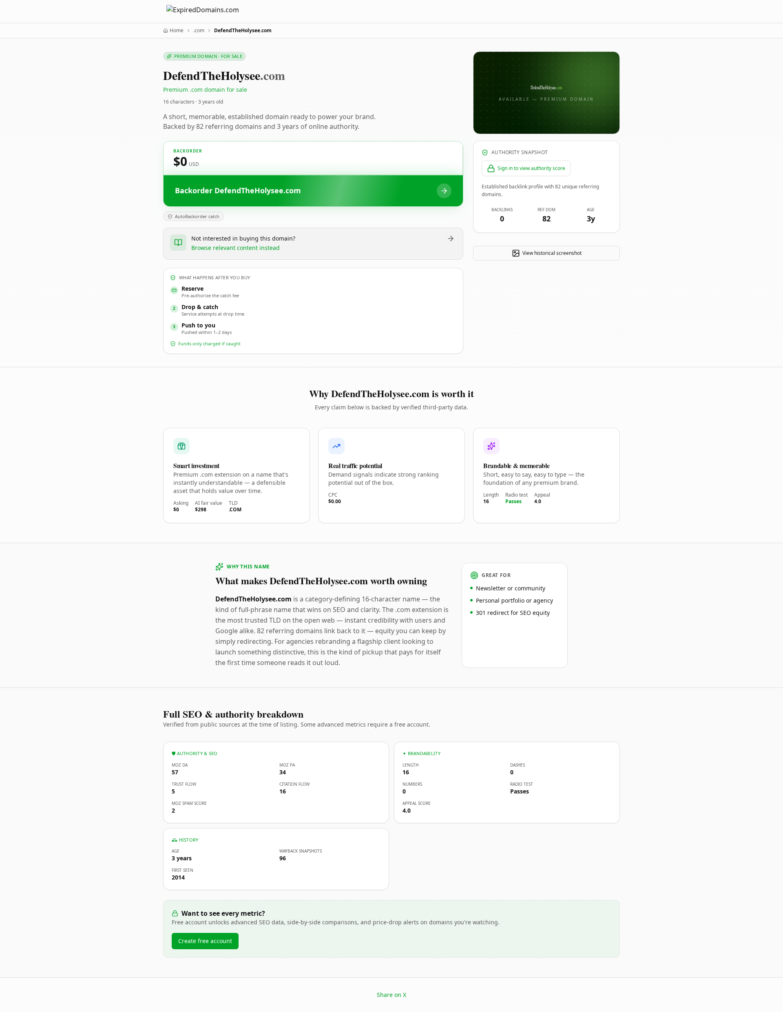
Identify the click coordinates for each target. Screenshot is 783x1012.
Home (177, 30)
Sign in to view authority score (531, 168)
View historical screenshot (552, 253)
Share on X (391, 995)
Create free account (205, 941)
